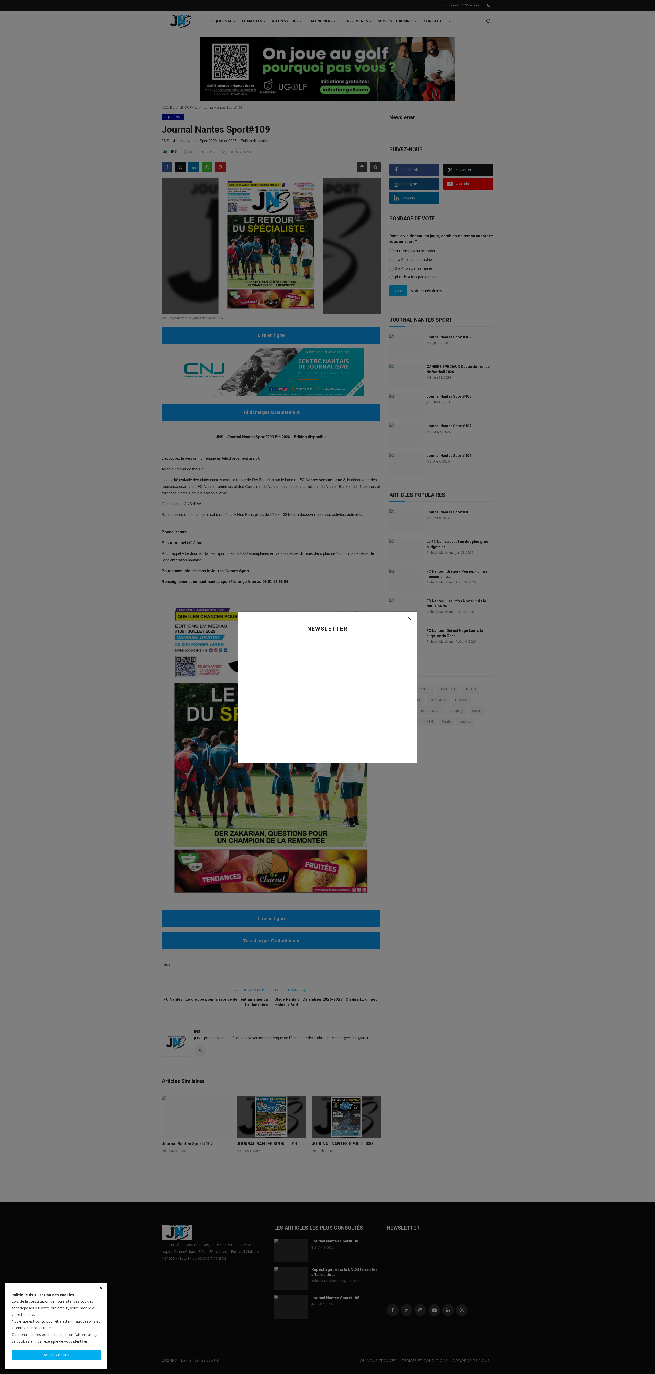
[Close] (410, 619)
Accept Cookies (56, 1354)
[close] (101, 1288)
